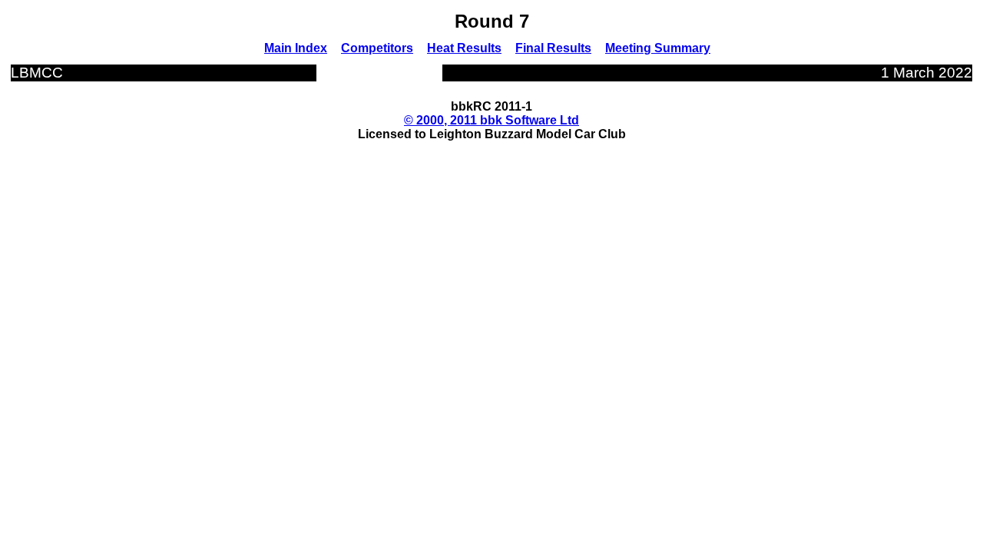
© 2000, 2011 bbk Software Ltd (491, 120)
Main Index (295, 48)
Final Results (553, 48)
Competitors (377, 48)
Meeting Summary (657, 48)
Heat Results (464, 48)
